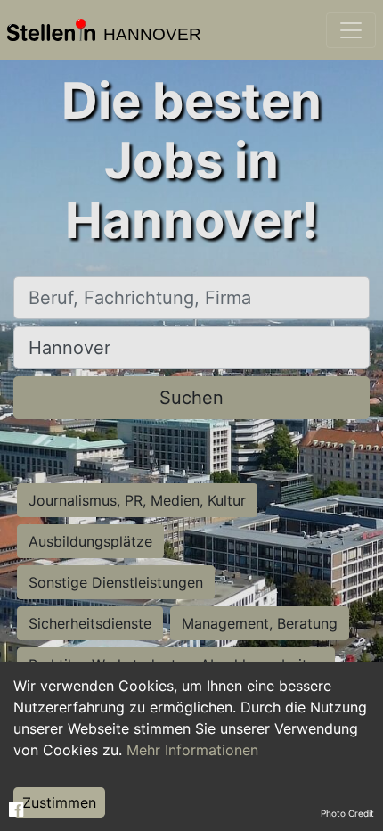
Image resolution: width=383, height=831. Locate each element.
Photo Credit (347, 813)
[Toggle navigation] (351, 30)
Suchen (191, 397)
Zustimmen (59, 802)
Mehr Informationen (192, 750)
